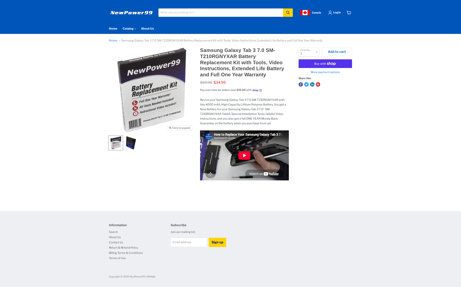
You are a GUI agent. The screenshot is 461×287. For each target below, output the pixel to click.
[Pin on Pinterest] (318, 84)
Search (113, 232)
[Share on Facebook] (301, 84)
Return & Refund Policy (123, 247)
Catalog (128, 28)
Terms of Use (117, 258)
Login (337, 12)
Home (113, 28)
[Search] (288, 12)
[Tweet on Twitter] (306, 84)
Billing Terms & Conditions (126, 253)
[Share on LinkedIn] (312, 84)
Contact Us (116, 242)
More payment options (325, 72)
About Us (147, 28)
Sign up (217, 242)
